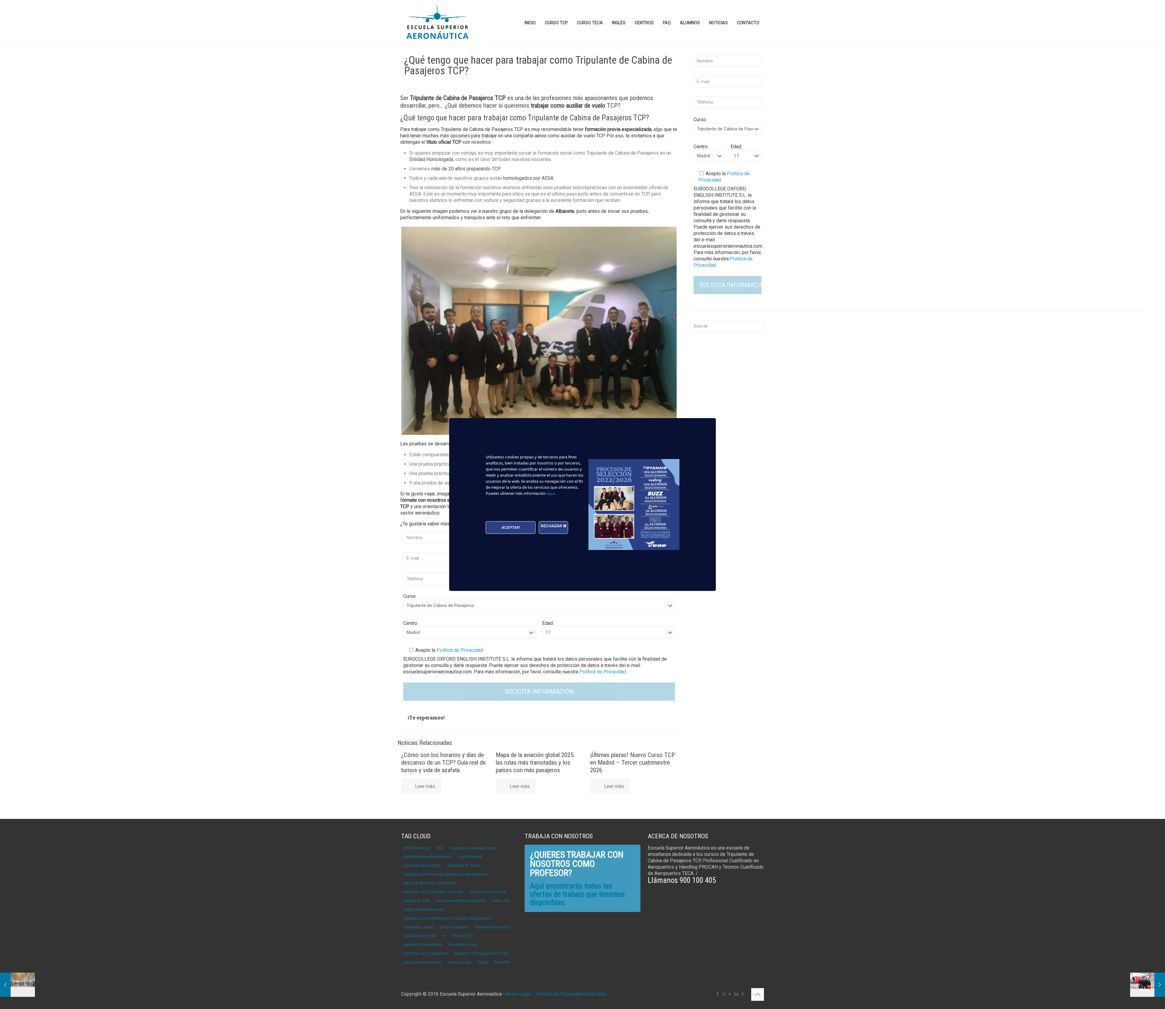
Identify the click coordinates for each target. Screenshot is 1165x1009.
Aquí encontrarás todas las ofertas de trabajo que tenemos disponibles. (577, 894)
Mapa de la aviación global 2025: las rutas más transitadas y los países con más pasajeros (535, 762)
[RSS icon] (743, 994)
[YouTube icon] (730, 994)
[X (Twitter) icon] (723, 994)
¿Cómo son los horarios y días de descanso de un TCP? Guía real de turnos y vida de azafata (443, 762)
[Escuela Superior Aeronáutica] (437, 22)
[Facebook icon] (717, 994)
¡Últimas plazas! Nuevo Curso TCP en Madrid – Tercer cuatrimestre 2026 (632, 762)
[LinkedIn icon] (736, 994)
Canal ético (594, 994)
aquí (551, 493)
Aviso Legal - (520, 994)
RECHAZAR (552, 526)
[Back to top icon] (757, 994)
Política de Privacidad (459, 650)
